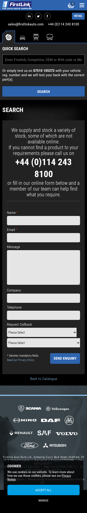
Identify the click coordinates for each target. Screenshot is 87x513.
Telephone (14, 307)
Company (14, 290)
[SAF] (44, 433)
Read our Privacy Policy (20, 360)
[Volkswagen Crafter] (57, 409)
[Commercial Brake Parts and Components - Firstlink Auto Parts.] (17, 5)
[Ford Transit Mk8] (29, 446)
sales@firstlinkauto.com (26, 24)
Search (43, 91)
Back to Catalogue (43, 378)
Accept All (43, 490)
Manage (43, 500)
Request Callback (19, 324)
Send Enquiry (65, 358)
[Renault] (21, 435)
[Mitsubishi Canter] (54, 446)
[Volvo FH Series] (67, 433)
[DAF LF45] (50, 421)
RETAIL (78, 16)
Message (13, 247)
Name (11, 212)
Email (11, 230)
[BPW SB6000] (69, 421)
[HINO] (24, 421)
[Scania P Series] (29, 409)
